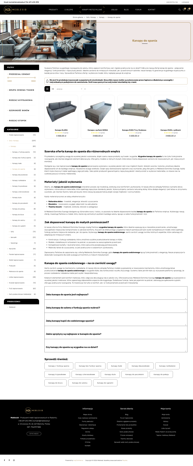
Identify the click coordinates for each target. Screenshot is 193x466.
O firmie (87, 442)
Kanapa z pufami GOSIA (98, 130)
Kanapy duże (110, 374)
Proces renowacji (126, 435)
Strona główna (78, 17)
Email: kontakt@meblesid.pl (14, 2)
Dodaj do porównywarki (71, 97)
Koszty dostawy (87, 435)
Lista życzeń (165, 428)
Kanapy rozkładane (167, 366)
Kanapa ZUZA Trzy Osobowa (134, 130)
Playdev (124, 460)
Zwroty (87, 432)
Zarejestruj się (172, 2)
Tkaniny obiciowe (127, 439)
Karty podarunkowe (127, 432)
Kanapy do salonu (79, 383)
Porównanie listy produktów (126, 425)
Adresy (165, 421)
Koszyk (165, 425)
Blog (126, 414)
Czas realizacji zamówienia (87, 418)
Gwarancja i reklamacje (87, 425)
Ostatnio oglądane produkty (126, 421)
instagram (14, 460)
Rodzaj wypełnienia (21, 100)
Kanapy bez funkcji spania (90, 366)
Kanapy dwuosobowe (141, 366)
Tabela (47, 89)
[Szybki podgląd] (61, 112)
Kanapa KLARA (61, 130)
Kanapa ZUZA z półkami (171, 130)
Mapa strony (87, 414)
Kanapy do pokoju (161, 374)
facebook (4, 460)
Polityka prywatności (87, 439)
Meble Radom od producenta (165, 432)
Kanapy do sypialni (105, 383)
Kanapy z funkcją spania (58, 366)
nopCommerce (78, 460)
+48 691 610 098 (25, 421)
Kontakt (87, 446)
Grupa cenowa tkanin (21, 90)
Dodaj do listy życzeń (75, 97)
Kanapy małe (116, 366)
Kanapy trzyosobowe (57, 374)
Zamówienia (165, 418)
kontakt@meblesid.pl (41, 421)
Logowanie (185, 2)
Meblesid (12, 307)
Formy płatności (87, 421)
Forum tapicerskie (126, 418)
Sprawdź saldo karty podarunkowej (126, 442)
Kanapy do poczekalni (134, 374)
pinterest (9, 460)
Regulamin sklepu (87, 428)
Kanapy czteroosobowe (85, 374)
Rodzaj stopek (17, 121)
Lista (53, 89)
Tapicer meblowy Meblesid (165, 435)
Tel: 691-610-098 (32, 2)
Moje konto (166, 414)
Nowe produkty (126, 428)
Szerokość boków (19, 110)
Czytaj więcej (34, 433)
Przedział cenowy (19, 74)
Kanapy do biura (55, 383)
